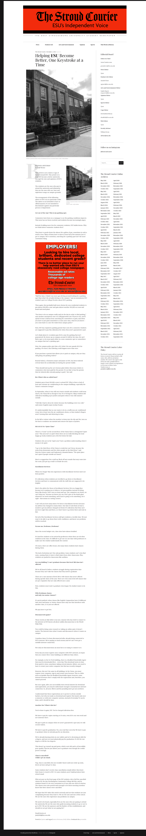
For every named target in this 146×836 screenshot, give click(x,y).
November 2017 (105, 271)
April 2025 (116, 191)
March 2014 (104, 309)
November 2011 (118, 334)
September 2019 (118, 249)
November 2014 (118, 301)
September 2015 (105, 296)
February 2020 (117, 243)
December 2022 (118, 219)
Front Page (86, 833)
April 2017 (116, 276)
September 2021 (118, 227)
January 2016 (117, 290)
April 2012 (116, 328)
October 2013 (117, 315)
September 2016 (118, 285)
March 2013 (116, 320)
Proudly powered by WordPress (29, 833)
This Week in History (107, 45)
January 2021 (117, 232)
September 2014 (118, 304)
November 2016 (118, 282)
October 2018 (104, 260)
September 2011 (118, 337)
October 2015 (117, 293)
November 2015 (105, 293)
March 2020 (104, 243)
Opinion (82, 45)
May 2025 (103, 191)
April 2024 (116, 202)
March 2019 (104, 254)
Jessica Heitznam (58, 819)
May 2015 (116, 296)
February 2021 (105, 232)
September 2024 (118, 200)
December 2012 (118, 323)
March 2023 (116, 216)
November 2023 (105, 211)
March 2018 (116, 265)
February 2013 (105, 323)
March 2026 (104, 183)
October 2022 (104, 222)
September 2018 (118, 260)
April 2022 (116, 222)
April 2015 (104, 298)
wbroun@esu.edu (105, 135)
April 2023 (104, 216)
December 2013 (118, 312)
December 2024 (105, 197)
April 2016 (104, 287)
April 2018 (104, 265)
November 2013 (105, 315)
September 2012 (105, 328)
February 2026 (117, 183)
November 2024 (118, 197)
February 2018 (105, 268)
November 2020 (118, 235)
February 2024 (117, 205)
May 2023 (116, 213)
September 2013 (105, 317)
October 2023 (117, 211)
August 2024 (104, 202)
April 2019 (116, 252)
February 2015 (105, 301)
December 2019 (105, 246)
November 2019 (118, 246)
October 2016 (104, 285)
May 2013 (116, 317)
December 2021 (105, 224)
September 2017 (105, 274)
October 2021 (104, 227)
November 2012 (105, 326)
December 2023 (118, 208)
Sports (93, 45)
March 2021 (116, 230)
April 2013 (104, 320)
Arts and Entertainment (66, 45)
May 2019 (103, 252)
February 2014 (117, 309)
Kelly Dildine (67, 819)
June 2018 (103, 263)
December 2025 (105, 186)
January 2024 (104, 208)
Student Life (49, 45)
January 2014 (104, 312)
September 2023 (105, 213)
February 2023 (105, 219)
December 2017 (118, 268)
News (37, 45)
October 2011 (104, 337)
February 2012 (117, 331)
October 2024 (104, 200)
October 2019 (104, 249)
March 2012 (104, 331)
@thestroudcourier (106, 151)
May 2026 (103, 180)
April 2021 (104, 230)
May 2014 (103, 307)
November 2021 (118, 224)
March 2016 (116, 287)
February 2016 (105, 290)
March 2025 (104, 194)
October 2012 (117, 326)
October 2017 (117, 271)
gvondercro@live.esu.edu (108, 369)
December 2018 (105, 257)
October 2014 (104, 304)
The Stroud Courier (40, 52)
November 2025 (118, 186)
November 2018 (118, 257)
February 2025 (117, 194)
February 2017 (117, 279)
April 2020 (116, 241)
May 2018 (116, 263)
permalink (83, 819)
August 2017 (117, 274)
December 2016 (105, 282)
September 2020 (118, 238)
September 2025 (118, 189)
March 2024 (104, 205)
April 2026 (116, 180)
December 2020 (105, 235)
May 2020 (103, 241)
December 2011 (105, 334)
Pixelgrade (52, 833)
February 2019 (117, 254)
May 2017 (103, 276)
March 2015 (116, 298)
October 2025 (104, 189)
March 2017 (104, 279)
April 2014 (116, 307)
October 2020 (104, 238)
